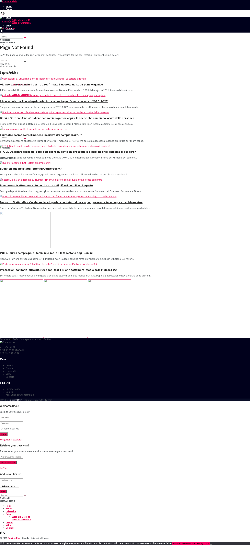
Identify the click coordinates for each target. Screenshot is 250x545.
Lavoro (9, 14)
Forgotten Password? (11, 439)
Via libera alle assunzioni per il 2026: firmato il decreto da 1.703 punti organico (51, 84)
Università (11, 12)
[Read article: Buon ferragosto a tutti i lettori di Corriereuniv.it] (125, 162)
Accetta (176, 543)
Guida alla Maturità (21, 20)
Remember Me (11, 428)
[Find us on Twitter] (4, 13)
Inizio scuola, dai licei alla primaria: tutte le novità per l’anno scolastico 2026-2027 (54, 101)
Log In (3, 468)
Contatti (10, 115)
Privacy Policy (13, 389)
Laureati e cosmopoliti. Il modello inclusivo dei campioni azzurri (41, 135)
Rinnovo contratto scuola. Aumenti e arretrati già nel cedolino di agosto (46, 185)
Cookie (9, 391)
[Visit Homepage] (8, 1)
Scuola (9, 9)
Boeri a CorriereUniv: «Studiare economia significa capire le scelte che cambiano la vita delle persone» (67, 118)
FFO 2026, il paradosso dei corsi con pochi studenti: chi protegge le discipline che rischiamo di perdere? (68, 151)
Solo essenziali (188, 543)
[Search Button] (25, 37)
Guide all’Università (21, 23)
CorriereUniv (15, 400)
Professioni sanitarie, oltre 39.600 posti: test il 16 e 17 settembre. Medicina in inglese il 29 (58, 270)
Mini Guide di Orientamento (20, 394)
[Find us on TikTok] (1, 13)
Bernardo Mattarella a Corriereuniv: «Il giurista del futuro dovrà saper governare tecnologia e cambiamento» (71, 202)
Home (9, 6)
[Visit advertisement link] (22, 336)
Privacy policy (203, 543)
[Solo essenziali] (211, 544)
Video (8, 105)
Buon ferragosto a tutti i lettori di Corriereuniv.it (31, 168)
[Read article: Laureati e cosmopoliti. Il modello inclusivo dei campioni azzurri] (125, 129)
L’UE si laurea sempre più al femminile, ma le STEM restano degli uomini (46, 253)
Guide (8, 74)
